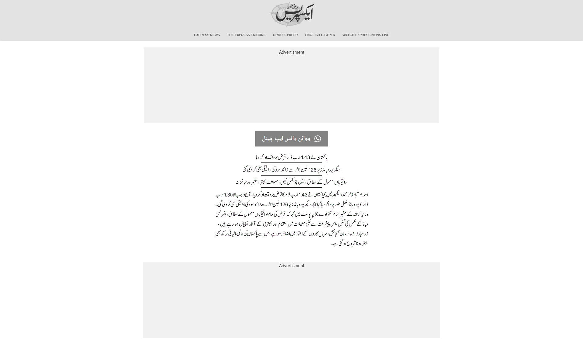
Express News (207, 35)
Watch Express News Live (366, 35)
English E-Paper (320, 35)
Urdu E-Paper (285, 35)
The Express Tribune (246, 35)
